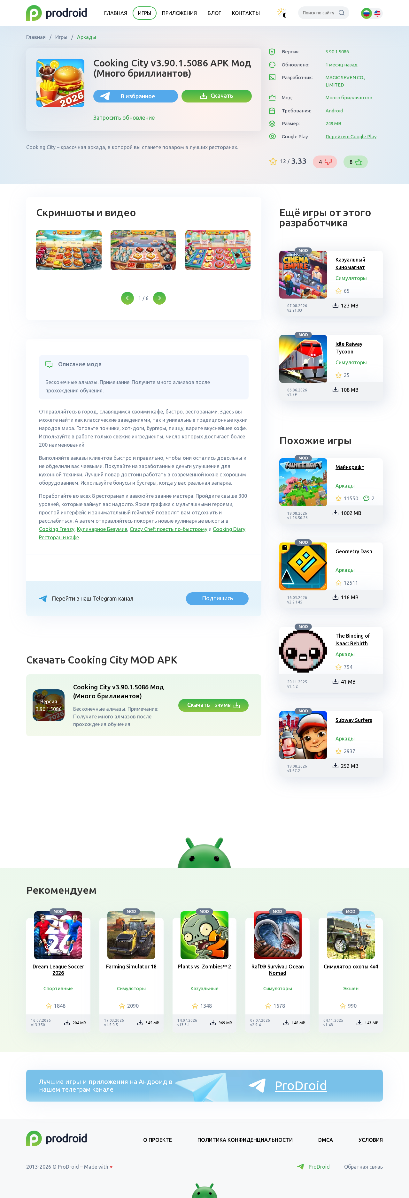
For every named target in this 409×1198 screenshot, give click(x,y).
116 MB (350, 597)
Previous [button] (127, 298)
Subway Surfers (354, 720)
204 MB (79, 1023)
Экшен (351, 988)
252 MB (350, 766)
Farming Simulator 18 (131, 966)
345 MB (152, 1023)
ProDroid (301, 1085)
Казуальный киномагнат (350, 263)
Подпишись (217, 598)
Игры (144, 13)
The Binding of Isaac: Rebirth (353, 639)
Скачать (220, 95)
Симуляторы (351, 278)
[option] (69, 250)
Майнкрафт (350, 467)
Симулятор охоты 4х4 (351, 966)
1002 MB (351, 513)
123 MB (350, 305)
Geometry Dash (354, 551)
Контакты (246, 13)
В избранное (138, 96)
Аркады (86, 37)
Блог (214, 13)
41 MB (348, 682)
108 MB (350, 390)
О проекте (157, 1140)
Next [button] (159, 298)
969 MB (225, 1023)
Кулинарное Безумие (102, 529)
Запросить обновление (124, 117)
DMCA (325, 1140)
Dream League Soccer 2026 (58, 970)
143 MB (372, 1023)
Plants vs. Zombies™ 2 (204, 966)
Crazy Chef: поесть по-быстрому (168, 529)
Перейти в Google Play (351, 136)
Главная (115, 13)
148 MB (298, 1023)
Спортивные (58, 988)
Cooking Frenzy (56, 529)
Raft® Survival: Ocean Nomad (277, 970)
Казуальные (204, 988)
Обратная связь (363, 1167)
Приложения (179, 13)
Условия (371, 1140)
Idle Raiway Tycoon (349, 347)
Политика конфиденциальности (245, 1140)
